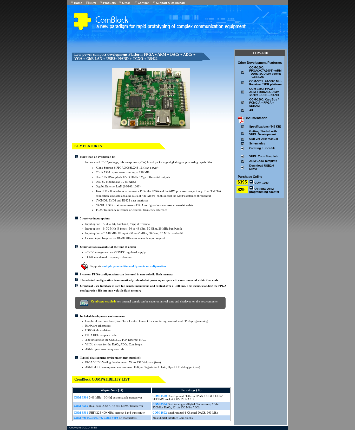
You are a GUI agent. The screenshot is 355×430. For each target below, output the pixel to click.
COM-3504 (160, 404)
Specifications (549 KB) (265, 126)
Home (77, 2)
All (251, 110)
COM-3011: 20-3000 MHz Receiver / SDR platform (265, 83)
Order (125, 2)
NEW (92, 2)
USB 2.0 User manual (263, 138)
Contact (143, 2)
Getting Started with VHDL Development (263, 133)
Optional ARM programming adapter (264, 190)
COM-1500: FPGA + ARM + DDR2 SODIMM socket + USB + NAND (264, 92)
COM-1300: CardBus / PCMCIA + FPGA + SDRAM (264, 102)
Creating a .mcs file (262, 148)
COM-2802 (160, 412)
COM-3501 (81, 412)
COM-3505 (81, 405)
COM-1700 (261, 182)
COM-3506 (81, 397)
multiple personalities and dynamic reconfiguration (134, 266)
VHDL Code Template (263, 156)
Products (109, 2)
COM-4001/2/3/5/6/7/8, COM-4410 (96, 417)
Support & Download (170, 2)
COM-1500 (160, 395)
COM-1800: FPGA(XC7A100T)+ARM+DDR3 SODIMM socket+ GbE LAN (265, 72)
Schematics (257, 143)
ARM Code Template (263, 160)
